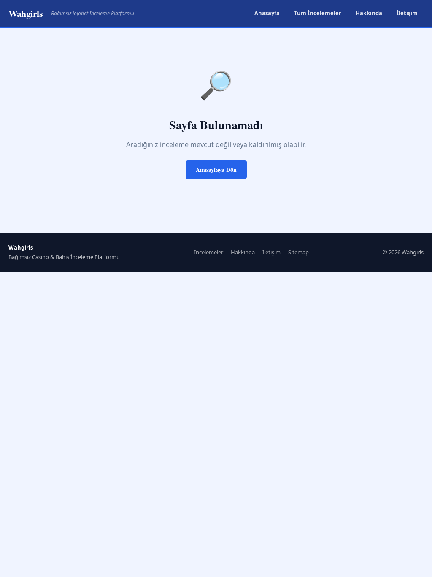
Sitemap (298, 252)
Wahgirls (25, 13)
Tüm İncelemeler (317, 13)
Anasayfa (267, 13)
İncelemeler (208, 252)
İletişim (407, 13)
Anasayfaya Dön (216, 169)
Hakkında (369, 13)
